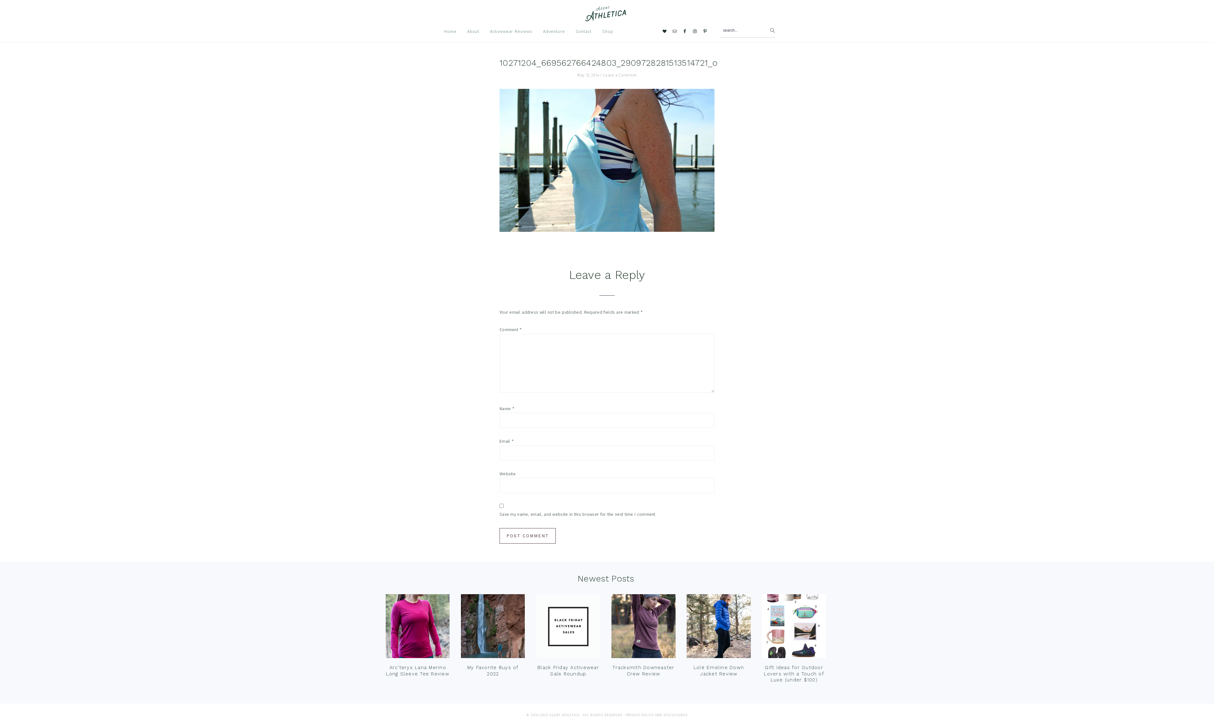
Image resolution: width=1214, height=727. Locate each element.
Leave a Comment (620, 75)
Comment (511, 329)
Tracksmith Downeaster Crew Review (643, 671)
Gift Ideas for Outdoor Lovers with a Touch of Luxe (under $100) (794, 674)
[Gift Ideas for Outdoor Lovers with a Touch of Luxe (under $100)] (794, 627)
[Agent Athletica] (607, 18)
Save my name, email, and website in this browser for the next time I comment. (578, 514)
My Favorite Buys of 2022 (493, 671)
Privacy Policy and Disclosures (657, 715)
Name (507, 408)
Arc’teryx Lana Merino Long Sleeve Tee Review (417, 671)
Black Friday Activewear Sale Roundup (568, 671)
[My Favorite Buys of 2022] (493, 627)
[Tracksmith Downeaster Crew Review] (643, 627)
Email (507, 441)
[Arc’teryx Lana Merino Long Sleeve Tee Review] (418, 627)
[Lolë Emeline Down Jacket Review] (719, 627)
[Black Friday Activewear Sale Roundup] (568, 627)
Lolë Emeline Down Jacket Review (719, 671)
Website (508, 474)
